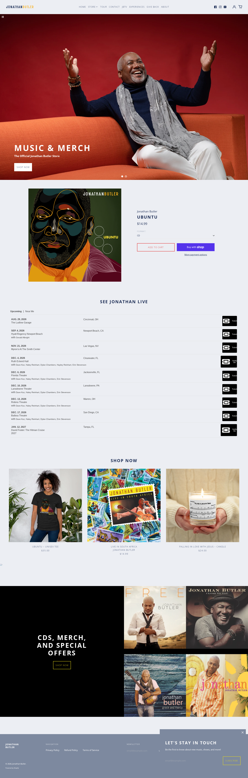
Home (82, 6)
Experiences (137, 6)
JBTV (124, 6)
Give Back (153, 6)
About (165, 6)
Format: (141, 231)
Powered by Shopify (12, 768)
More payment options (195, 254)
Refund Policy (71, 750)
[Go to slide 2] (126, 176)
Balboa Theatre (19, 415)
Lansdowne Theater (21, 389)
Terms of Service (91, 750)
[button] (240, 6)
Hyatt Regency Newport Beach (27, 334)
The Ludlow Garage (21, 322)
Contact (114, 6)
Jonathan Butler (12, 746)
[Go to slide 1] (122, 176)
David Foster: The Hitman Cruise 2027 (28, 431)
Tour (103, 6)
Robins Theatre (19, 402)
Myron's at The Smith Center (25, 349)
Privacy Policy (52, 750)
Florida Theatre (19, 375)
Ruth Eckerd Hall (20, 361)
